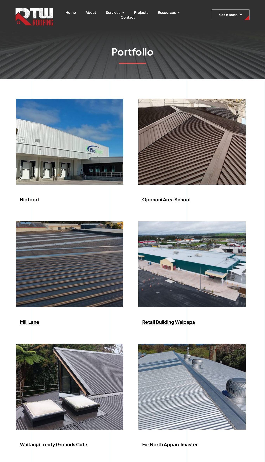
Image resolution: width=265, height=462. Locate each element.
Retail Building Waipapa (168, 322)
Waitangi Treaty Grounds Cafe (53, 444)
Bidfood (29, 199)
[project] (192, 345)
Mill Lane (29, 322)
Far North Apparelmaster (170, 444)
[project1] (192, 223)
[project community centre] (192, 100)
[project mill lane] (69, 223)
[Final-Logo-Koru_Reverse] (35, 6)
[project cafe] (69, 345)
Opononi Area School (166, 199)
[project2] (69, 100)
